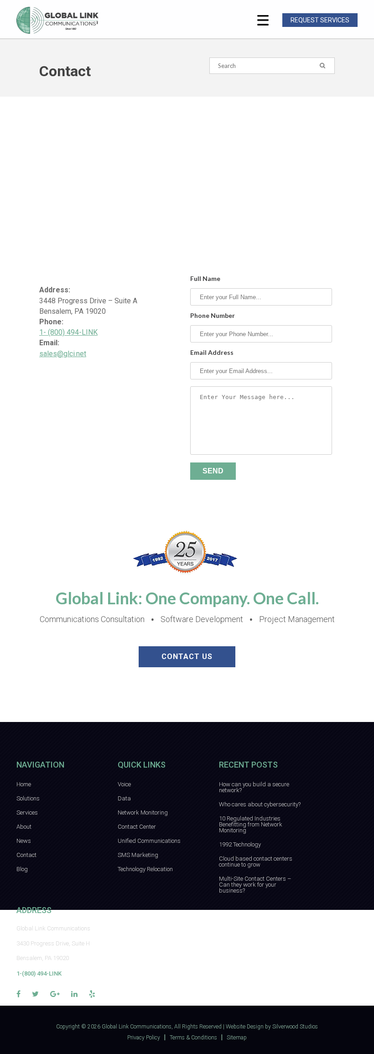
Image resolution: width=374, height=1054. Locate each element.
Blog (22, 869)
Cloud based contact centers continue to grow (255, 861)
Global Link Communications (136, 1026)
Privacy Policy (143, 1037)
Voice (124, 784)
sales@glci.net (62, 353)
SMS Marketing (138, 855)
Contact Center (137, 827)
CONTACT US (187, 656)
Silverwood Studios (295, 1026)
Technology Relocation (145, 869)
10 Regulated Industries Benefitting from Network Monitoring (250, 824)
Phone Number (212, 315)
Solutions (28, 798)
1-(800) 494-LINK (39, 973)
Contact (26, 855)
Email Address (212, 352)
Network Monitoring (143, 812)
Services (27, 812)
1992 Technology (240, 844)
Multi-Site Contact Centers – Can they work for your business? (255, 884)
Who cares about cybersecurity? (260, 804)
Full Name (205, 278)
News (23, 841)
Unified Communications (149, 841)
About (23, 827)
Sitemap (237, 1037)
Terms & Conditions (193, 1037)
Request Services (320, 20)
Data (124, 798)
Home (23, 784)
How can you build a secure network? (254, 787)
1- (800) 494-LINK (68, 332)
